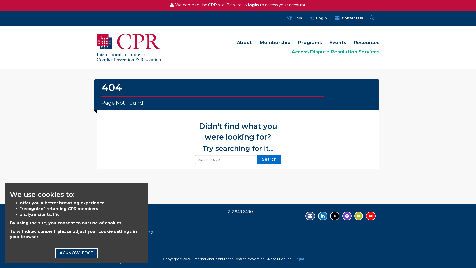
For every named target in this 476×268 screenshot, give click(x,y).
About (244, 42)
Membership (275, 42)
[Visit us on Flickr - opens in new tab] (358, 216)
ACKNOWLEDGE (76, 253)
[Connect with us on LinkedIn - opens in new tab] (322, 216)
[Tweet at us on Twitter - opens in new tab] (334, 216)
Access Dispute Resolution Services (335, 52)
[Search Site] (373, 18)
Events (337, 42)
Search (269, 159)
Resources (366, 42)
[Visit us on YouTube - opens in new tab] (371, 216)
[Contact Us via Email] (310, 216)
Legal (299, 259)
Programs (310, 42)
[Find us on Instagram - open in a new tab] (347, 216)
